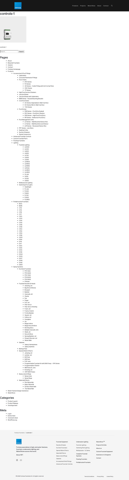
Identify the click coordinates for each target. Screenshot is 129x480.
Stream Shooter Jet (31, 338)
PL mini (27, 189)
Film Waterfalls (29, 382)
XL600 (27, 181)
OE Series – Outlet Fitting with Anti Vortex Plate (39, 86)
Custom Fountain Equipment (104, 451)
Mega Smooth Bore (31, 326)
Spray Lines (28, 376)
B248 (20, 206)
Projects (83, 6)
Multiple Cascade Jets (31, 330)
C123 (20, 216)
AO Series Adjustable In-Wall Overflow (36, 103)
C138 (20, 227)
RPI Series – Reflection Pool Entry (35, 117)
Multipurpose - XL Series (83, 450)
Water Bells (28, 340)
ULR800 (27, 162)
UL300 (27, 149)
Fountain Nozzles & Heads (27, 284)
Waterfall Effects (24, 380)
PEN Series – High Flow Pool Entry (35, 115)
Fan (26, 298)
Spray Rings (28, 378)
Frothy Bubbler (29, 313)
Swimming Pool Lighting (82, 448)
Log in (9, 414)
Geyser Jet (28, 315)
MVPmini (27, 357)
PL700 (27, 195)
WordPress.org (12, 420)
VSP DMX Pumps (30, 372)
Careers (10, 65)
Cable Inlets (22, 75)
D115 (20, 241)
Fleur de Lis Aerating (31, 307)
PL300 (27, 191)
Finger (27, 300)
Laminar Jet (28, 355)
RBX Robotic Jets (30, 368)
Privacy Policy (100, 476)
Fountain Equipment (62, 442)
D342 (20, 262)
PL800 (27, 197)
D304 (20, 254)
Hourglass (28, 319)
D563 (21, 265)
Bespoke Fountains (14, 63)
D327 (20, 258)
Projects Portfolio (101, 445)
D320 (20, 256)
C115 (20, 210)
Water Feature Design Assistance (18, 391)
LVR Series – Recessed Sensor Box (35, 126)
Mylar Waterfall (29, 384)
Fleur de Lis (28, 305)
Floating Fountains (19, 141)
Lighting (15, 143)
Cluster (27, 296)
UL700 (27, 155)
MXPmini (27, 359)
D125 (20, 248)
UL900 (27, 160)
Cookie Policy (110, 476)
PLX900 (27, 199)
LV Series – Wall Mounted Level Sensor (36, 124)
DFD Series (28, 82)
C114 (20, 208)
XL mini (27, 174)
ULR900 (27, 164)
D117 (20, 244)
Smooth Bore (29, 334)
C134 (20, 220)
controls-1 (3, 47)
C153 (20, 229)
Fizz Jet (27, 302)
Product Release (13, 403)
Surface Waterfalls (30, 387)
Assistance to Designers (103, 455)
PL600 (27, 193)
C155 (20, 233)
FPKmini (27, 281)
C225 (20, 237)
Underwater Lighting (82, 442)
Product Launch (12, 401)
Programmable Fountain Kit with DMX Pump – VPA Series (42, 363)
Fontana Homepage (14, 69)
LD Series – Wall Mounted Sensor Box (36, 122)
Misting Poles (23, 349)
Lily (26, 321)
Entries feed (11, 416)
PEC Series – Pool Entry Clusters (35, 113)
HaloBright (28, 187)
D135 (20, 250)
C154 (20, 231)
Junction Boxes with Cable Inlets (29, 96)
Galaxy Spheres (29, 347)
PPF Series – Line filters (26, 128)
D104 (20, 239)
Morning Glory (29, 328)
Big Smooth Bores (30, 288)
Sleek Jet (27, 332)
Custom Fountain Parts (20, 138)
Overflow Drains (24, 101)
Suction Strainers (24, 132)
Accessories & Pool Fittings (21, 73)
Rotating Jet (28, 370)
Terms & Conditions (89, 476)
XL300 (27, 178)
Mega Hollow (29, 323)
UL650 (27, 153)
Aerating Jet (28, 286)
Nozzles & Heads (61, 445)
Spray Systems (18, 267)
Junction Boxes (23, 94)
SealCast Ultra (23, 130)
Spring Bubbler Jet (30, 336)
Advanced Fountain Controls (22, 136)
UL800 (27, 157)
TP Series (28, 90)
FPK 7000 (28, 275)
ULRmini (27, 168)
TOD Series (28, 107)
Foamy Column (29, 311)
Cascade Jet (29, 294)
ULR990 (27, 166)
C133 (20, 218)
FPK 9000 (28, 279)
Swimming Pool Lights (25, 185)
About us (99, 448)
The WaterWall (29, 389)
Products (11, 71)
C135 (20, 223)
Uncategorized (12, 405)
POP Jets (28, 361)
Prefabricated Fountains (20, 202)
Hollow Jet (28, 317)
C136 (20, 225)
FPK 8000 (28, 277)
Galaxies (21, 342)
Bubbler (27, 292)
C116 (20, 212)
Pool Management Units (26, 120)
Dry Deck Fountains (25, 269)
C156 (20, 235)
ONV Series (28, 88)
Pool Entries (22, 109)
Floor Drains (22, 80)
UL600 (27, 151)
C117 (20, 214)
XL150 (26, 176)
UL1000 (27, 147)
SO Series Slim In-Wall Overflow (34, 105)
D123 (20, 246)
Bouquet (27, 290)
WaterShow (91, 6)
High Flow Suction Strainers (27, 92)
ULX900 (27, 172)
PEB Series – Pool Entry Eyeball (34, 111)
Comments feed (13, 418)
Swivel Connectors (25, 134)
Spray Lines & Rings (25, 374)
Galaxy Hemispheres (31, 344)
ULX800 (27, 170)
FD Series (28, 84)
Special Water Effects (26, 351)
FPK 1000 (28, 271)
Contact (106, 6)
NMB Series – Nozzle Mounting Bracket (31, 99)
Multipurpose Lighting (25, 183)
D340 (20, 260)
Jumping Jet (28, 353)
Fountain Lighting (24, 145)
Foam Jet (28, 309)
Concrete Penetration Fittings (28, 78)
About (99, 6)
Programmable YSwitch (32, 365)
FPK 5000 (28, 273)
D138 (20, 252)
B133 (20, 204)
